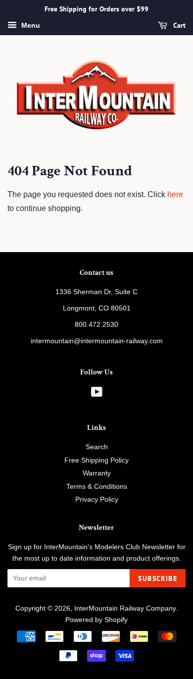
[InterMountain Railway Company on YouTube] (96, 394)
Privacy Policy (96, 499)
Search (97, 447)
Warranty (97, 473)
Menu (29, 25)
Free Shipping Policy (96, 460)
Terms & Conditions (96, 486)
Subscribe (157, 578)
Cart (178, 25)
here (175, 194)
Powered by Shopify (96, 620)
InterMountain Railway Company (125, 608)
